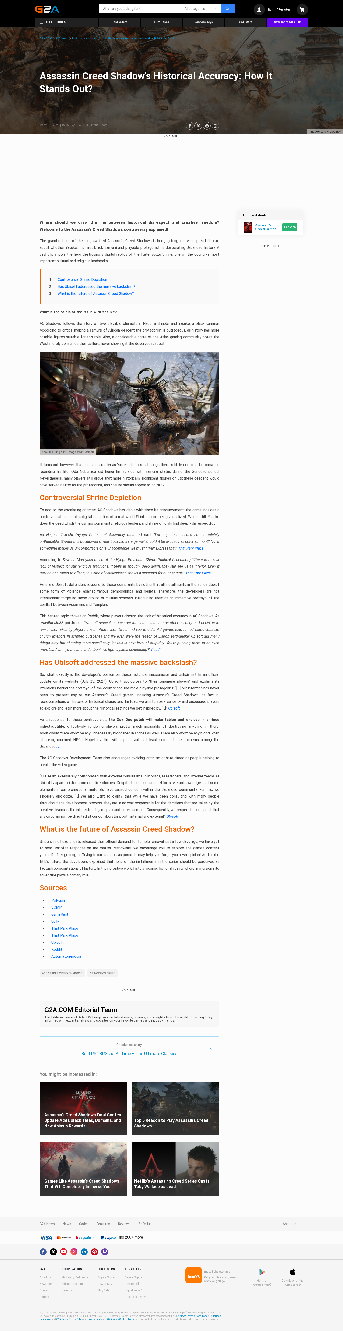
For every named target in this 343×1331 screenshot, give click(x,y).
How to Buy (105, 1283)
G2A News (61, 38)
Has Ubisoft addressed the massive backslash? (96, 286)
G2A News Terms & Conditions (190, 1316)
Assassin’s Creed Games (265, 227)
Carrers (44, 1297)
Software (245, 22)
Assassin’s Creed (103, 973)
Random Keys (203, 22)
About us (289, 1224)
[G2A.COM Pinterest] (94, 1251)
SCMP (56, 907)
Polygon (58, 900)
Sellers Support (134, 1277)
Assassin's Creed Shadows (62, 973)
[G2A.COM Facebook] (43, 1251)
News (67, 1224)
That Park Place (190, 548)
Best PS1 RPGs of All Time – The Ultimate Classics (129, 1053)
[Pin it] (207, 126)
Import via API (133, 1290)
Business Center (135, 1297)
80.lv (55, 921)
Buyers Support (107, 1277)
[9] (58, 746)
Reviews (124, 1224)
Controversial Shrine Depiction (82, 279)
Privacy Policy (95, 1319)
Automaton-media (66, 956)
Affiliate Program (72, 1283)
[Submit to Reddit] (215, 126)
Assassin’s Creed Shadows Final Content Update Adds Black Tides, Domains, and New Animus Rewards (83, 1120)
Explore (290, 227)
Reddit (156, 649)
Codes (84, 1224)
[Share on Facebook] (189, 126)
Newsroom (46, 1283)
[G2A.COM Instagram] (73, 1251)
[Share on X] (198, 126)
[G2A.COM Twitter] (53, 1251)
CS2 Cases (161, 22)
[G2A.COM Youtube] (63, 1251)
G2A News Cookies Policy (120, 1319)
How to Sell (132, 1283)
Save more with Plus (287, 22)
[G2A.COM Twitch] (104, 1251)
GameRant (59, 914)
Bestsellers (119, 22)
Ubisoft (174, 708)
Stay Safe (103, 1290)
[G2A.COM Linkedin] (84, 1251)
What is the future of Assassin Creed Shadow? (96, 293)
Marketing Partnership (75, 1277)
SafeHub (145, 1224)
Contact (45, 1290)
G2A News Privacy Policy (69, 1319)
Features (77, 38)
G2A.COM (46, 38)
